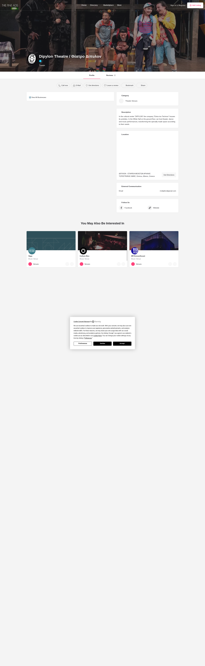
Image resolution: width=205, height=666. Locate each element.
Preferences (82, 343)
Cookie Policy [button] (97, 335)
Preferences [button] (88, 338)
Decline (102, 343)
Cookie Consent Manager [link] (82, 321)
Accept (122, 343)
